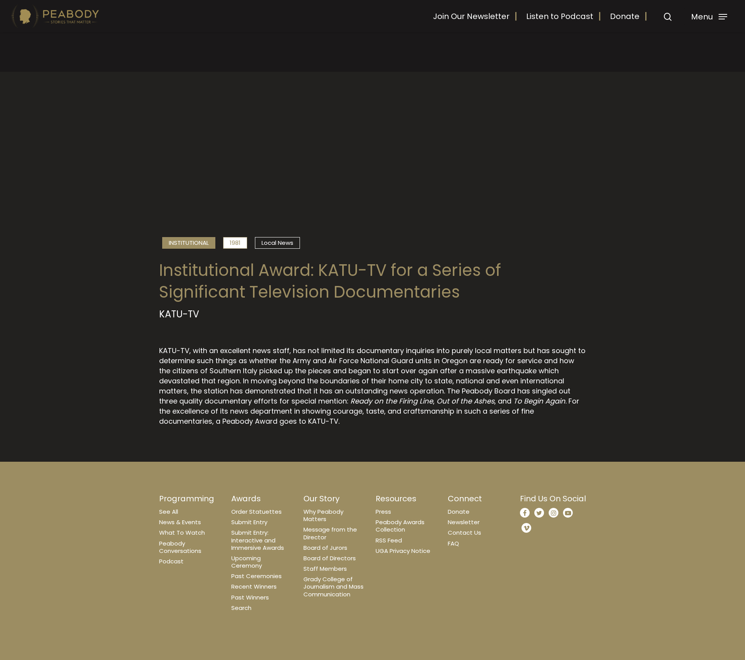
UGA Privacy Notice (403, 551)
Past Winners (250, 597)
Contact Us (464, 532)
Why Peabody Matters (323, 515)
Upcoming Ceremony (246, 562)
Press (383, 512)
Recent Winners (254, 586)
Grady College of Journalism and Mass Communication (333, 586)
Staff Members (325, 569)
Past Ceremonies (256, 576)
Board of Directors (329, 558)
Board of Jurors (325, 548)
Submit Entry (249, 522)
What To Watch (182, 532)
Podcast (171, 561)
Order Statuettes (256, 512)
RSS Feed (389, 540)
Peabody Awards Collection (400, 526)
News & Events (180, 522)
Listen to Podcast (559, 16)
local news (277, 243)
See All (168, 512)
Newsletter (464, 522)
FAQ (453, 543)
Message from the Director (330, 533)
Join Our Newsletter (471, 16)
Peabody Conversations (180, 547)
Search (241, 608)
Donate (624, 16)
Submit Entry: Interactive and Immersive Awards (257, 539)
